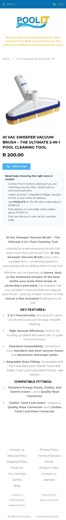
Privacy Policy (49, 449)
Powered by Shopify (47, 516)
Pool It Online (23, 516)
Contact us (17, 449)
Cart (60, 4)
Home (6, 58)
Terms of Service (49, 455)
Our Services (17, 473)
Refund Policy (17, 455)
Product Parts (49, 467)
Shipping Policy (17, 461)
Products (17, 467)
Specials (49, 479)
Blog (17, 485)
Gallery (17, 479)
